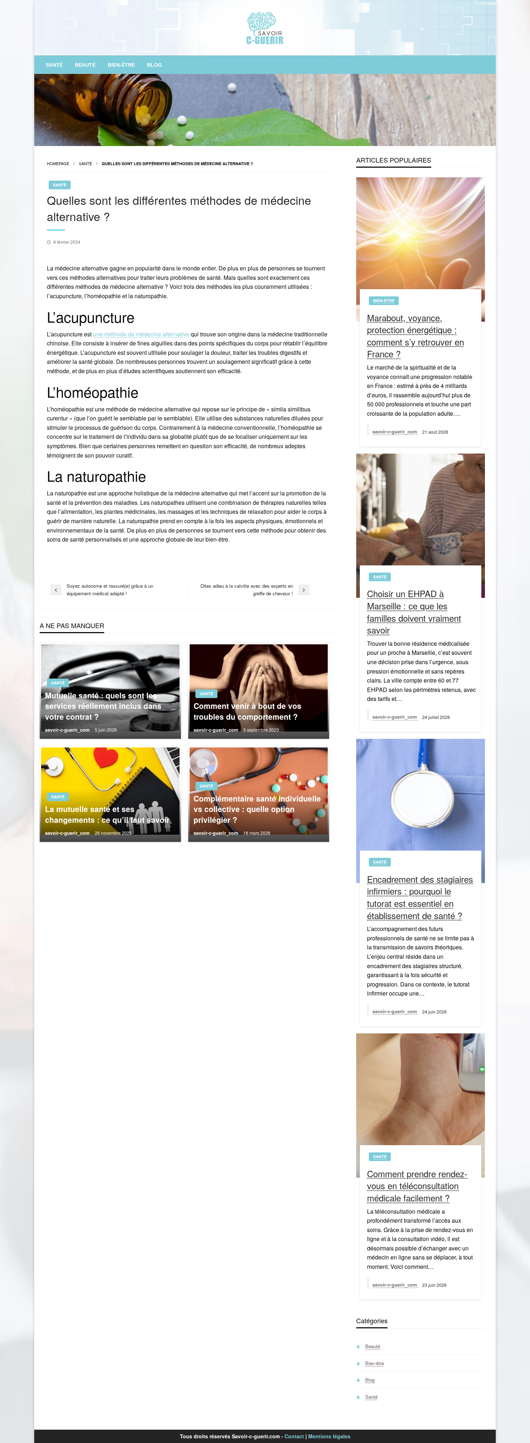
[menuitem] (54, 65)
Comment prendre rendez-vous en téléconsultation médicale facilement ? (417, 1186)
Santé (54, 65)
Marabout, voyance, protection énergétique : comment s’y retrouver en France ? (415, 336)
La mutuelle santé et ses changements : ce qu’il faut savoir (107, 814)
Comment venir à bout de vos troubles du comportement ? (247, 711)
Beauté (85, 65)
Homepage (58, 163)
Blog (154, 65)
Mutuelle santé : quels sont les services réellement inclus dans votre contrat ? (103, 706)
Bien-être (121, 65)
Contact (294, 1436)
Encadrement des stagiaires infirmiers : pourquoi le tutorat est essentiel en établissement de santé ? (420, 897)
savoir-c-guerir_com (68, 729)
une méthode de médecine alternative (141, 334)
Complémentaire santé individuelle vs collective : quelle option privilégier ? (257, 809)
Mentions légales (329, 1436)
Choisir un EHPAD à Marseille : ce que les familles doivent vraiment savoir (414, 611)
